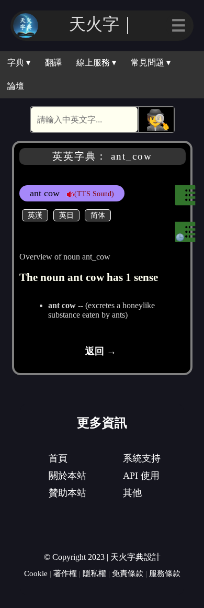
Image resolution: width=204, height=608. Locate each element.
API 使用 (141, 475)
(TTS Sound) (94, 193)
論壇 (15, 86)
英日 (66, 215)
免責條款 (127, 573)
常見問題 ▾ (151, 62)
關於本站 (67, 475)
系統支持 (142, 458)
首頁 (58, 458)
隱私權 (94, 573)
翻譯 (53, 62)
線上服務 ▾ (96, 62)
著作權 (65, 573)
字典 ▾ (18, 62)
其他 (132, 493)
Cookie (36, 573)
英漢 (35, 215)
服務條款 (164, 573)
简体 (97, 215)
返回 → (100, 351)
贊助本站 (67, 493)
